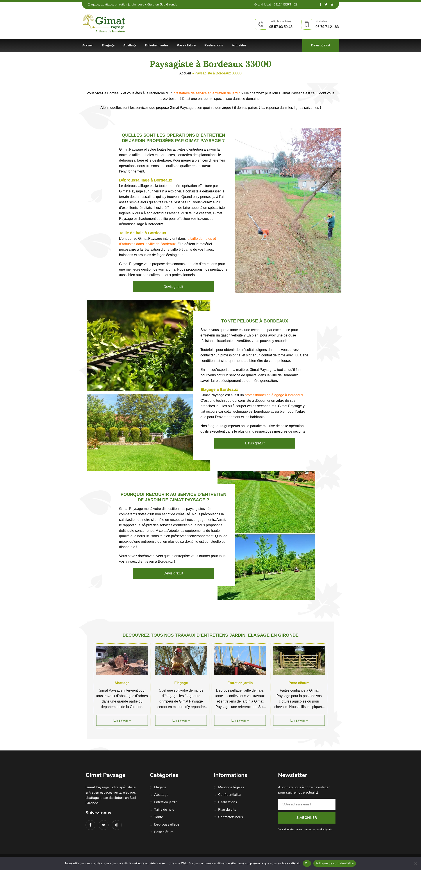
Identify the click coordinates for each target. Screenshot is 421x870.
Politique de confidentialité (335, 863)
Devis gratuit (320, 45)
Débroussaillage (166, 824)
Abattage (129, 45)
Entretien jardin (156, 45)
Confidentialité (229, 794)
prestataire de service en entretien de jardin (207, 93)
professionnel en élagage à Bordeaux (274, 395)
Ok (307, 863)
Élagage (181, 683)
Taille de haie (164, 809)
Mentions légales (231, 787)
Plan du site (227, 809)
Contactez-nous (230, 817)
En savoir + (122, 720)
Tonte (158, 817)
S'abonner (306, 817)
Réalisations (213, 45)
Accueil (87, 45)
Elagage (108, 45)
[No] (415, 863)
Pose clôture (186, 45)
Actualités (239, 45)
